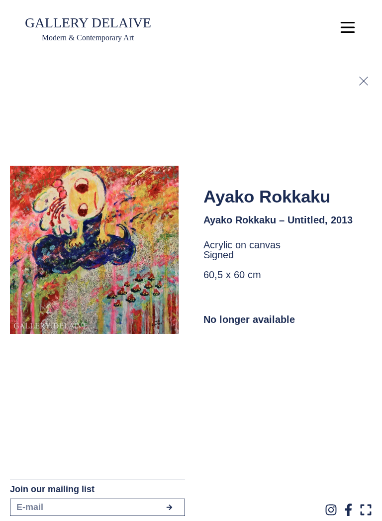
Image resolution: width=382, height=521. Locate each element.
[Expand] (366, 510)
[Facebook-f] (348, 510)
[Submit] (169, 507)
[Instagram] (331, 510)
